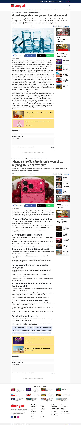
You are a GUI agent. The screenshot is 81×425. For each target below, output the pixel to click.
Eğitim (48, 9)
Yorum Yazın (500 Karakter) (17, 136)
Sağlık (24, 12)
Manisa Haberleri (20, 9)
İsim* (13, 132)
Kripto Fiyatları (54, 411)
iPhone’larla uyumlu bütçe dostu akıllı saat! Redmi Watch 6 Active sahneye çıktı (66, 228)
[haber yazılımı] (67, 423)
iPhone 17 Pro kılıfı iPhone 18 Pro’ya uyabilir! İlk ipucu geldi (66, 240)
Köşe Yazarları (54, 404)
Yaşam (42, 416)
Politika (39, 9)
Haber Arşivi (63, 409)
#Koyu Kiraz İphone (17, 332)
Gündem (31, 9)
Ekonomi (44, 9)
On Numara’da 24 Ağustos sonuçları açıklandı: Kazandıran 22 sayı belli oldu (66, 62)
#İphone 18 (30, 327)
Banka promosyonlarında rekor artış (62, 39)
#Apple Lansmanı (21, 327)
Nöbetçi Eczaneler (55, 414)
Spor (42, 414)
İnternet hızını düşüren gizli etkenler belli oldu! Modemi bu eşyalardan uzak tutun (66, 253)
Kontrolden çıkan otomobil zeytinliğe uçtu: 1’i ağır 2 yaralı (66, 86)
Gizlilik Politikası (64, 406)
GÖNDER (52, 147)
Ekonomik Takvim (55, 413)
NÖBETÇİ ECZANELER (59, 1)
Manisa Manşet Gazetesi (17, 12)
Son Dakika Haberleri (65, 413)
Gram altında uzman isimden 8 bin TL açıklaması (62, 54)
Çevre (32, 414)
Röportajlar (33, 408)
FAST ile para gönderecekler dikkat (66, 80)
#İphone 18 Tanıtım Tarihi (44, 332)
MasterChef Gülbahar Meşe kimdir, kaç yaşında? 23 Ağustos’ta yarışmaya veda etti (65, 185)
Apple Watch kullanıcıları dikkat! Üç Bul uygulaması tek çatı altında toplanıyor (66, 247)
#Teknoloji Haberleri (36, 330)
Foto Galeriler (54, 406)
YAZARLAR (41, 1)
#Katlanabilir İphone (25, 330)
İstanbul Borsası (54, 409)
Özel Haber (13, 9)
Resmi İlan (65, 9)
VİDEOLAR (52, 1)
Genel (26, 9)
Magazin (56, 9)
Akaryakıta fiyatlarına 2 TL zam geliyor (66, 68)
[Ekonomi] (63, 32)
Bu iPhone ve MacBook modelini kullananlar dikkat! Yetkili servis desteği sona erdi (66, 234)
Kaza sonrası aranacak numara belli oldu (65, 74)
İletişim (62, 408)
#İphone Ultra (16, 330)
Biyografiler (33, 411)
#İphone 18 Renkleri (46, 330)
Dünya (42, 406)
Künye (60, 9)
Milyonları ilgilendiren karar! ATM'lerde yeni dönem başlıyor (66, 179)
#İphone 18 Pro (38, 327)
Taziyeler (33, 409)
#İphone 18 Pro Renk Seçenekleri (30, 332)
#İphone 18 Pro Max (47, 327)
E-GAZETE (47, 1)
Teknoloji (43, 418)
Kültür (52, 9)
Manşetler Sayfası (55, 408)
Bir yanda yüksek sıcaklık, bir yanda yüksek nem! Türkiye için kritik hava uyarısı (66, 191)
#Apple (14, 327)
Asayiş (35, 9)
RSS (13, 423)
